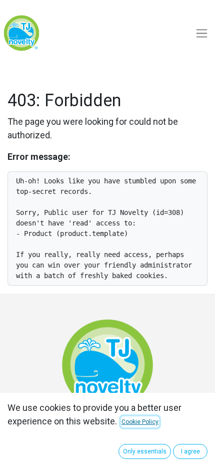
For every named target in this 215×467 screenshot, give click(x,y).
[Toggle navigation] (201, 33)
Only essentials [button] (144, 451)
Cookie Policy (140, 421)
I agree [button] (190, 451)
